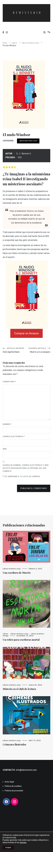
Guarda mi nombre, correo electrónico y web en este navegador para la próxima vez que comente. (26, 468)
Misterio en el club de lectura (19, 689)
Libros (5, 634)
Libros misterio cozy (28, 141)
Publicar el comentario (33, 488)
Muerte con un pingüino (39, 350)
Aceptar (8, 847)
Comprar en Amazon (26, 333)
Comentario (9, 382)
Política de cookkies (13, 786)
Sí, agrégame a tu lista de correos (22, 476)
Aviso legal (9, 782)
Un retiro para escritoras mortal (21, 639)
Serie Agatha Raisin (13, 350)
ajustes (23, 842)
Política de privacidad (14, 791)
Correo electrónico (14, 436)
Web (5, 449)
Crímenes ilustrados (14, 744)
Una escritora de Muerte (17, 572)
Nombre (7, 424)
